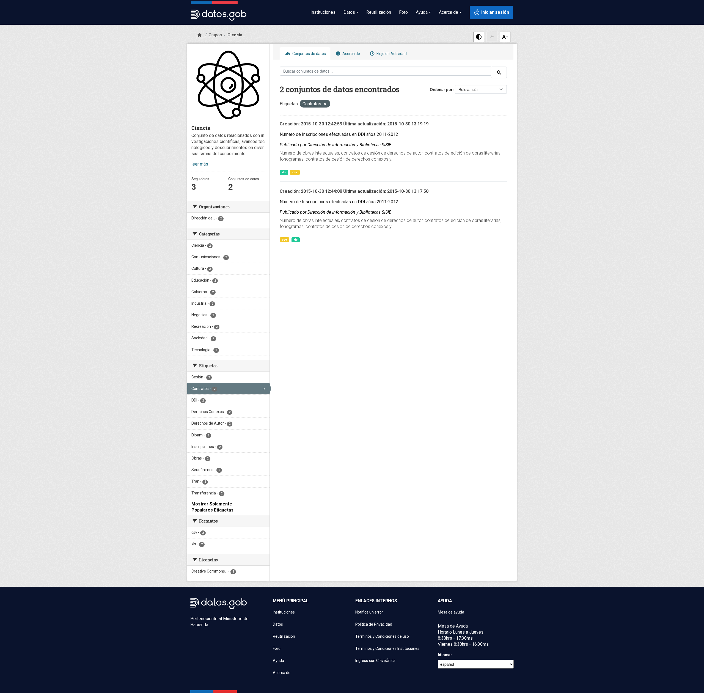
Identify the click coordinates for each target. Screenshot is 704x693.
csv (295, 172)
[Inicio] (199, 35)
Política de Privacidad (373, 624)
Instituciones (323, 12)
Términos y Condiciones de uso (382, 636)
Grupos (215, 34)
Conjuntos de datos (309, 53)
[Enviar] (499, 72)
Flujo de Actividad (391, 53)
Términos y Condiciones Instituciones (387, 648)
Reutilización (378, 12)
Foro (403, 12)
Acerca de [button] (448, 12)
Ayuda (278, 660)
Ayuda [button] (422, 12)
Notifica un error (369, 612)
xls (284, 172)
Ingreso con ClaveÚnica (375, 660)
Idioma (444, 654)
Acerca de (351, 53)
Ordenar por (441, 89)
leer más (199, 164)
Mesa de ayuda (451, 612)
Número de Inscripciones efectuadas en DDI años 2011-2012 (339, 134)
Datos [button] (349, 12)
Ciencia (234, 34)
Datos (278, 624)
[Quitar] (325, 104)
